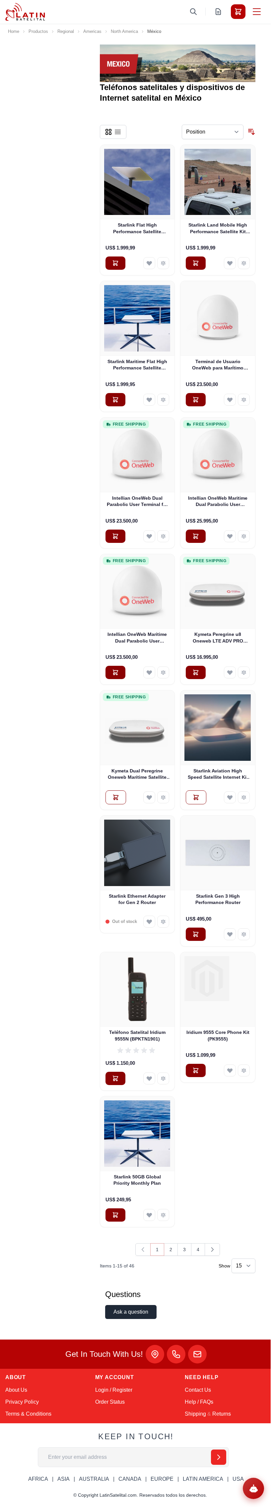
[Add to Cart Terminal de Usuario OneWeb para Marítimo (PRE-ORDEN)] (196, 399)
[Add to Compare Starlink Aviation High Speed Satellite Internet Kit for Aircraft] (244, 797)
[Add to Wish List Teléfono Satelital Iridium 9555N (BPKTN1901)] (149, 1078)
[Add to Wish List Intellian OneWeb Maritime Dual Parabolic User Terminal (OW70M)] (149, 672)
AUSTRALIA (94, 1479)
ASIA (63, 1479)
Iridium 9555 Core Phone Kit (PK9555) (217, 1035)
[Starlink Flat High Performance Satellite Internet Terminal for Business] (137, 182)
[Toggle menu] (256, 12)
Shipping (195, 1414)
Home (13, 31)
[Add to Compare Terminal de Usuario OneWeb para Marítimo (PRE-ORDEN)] (244, 400)
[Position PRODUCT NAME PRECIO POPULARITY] (212, 132)
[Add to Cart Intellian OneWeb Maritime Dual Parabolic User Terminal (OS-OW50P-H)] (196, 536)
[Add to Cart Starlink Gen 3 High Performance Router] (196, 934)
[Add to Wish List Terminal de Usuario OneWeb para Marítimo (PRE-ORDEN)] (230, 400)
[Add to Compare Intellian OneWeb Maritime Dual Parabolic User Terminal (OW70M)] (163, 672)
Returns (221, 1414)
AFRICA (38, 1479)
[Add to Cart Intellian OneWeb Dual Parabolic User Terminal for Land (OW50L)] (115, 536)
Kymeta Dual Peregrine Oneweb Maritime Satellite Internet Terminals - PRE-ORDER (137, 774)
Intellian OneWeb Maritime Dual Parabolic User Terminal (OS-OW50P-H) (217, 501)
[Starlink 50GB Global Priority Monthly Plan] (137, 1133)
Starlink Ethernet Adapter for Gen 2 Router (137, 899)
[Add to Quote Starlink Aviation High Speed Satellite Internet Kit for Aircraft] (196, 797)
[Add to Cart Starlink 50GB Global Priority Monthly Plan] (115, 1215)
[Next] (212, 1249)
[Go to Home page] (25, 12)
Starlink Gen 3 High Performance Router (217, 899)
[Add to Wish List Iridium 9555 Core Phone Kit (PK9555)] (230, 1070)
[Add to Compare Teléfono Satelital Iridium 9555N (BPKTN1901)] (163, 1078)
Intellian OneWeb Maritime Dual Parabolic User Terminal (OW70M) (137, 638)
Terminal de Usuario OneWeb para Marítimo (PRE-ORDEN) (217, 365)
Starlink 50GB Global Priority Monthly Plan (137, 1180)
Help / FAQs (199, 1402)
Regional (65, 31)
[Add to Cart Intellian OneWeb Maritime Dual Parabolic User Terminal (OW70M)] (115, 672)
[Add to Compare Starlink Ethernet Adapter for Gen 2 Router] (163, 922)
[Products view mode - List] (118, 132)
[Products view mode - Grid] (108, 132)
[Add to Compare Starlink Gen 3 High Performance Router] (244, 934)
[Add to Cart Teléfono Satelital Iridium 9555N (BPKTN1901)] (115, 1078)
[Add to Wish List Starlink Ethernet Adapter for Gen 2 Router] (149, 922)
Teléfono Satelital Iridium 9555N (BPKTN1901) (137, 1035)
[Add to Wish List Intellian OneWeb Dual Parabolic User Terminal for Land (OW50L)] (149, 536)
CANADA (129, 1479)
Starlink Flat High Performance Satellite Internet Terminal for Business (137, 228)
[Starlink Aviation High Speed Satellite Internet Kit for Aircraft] (217, 727)
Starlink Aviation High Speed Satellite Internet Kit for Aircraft (218, 774)
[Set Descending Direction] (251, 132)
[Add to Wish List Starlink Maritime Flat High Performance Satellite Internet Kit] (149, 400)
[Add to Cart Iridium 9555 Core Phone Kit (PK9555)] (196, 1070)
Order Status (110, 1402)
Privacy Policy (22, 1402)
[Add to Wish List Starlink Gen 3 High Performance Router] (230, 934)
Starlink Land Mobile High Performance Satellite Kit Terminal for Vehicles (217, 228)
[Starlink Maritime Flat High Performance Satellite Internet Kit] (137, 318)
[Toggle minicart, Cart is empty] (238, 11)
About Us (16, 1390)
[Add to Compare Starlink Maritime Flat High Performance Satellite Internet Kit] (163, 400)
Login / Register (113, 1390)
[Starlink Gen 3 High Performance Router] (217, 853)
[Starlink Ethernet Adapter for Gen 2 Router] (137, 853)
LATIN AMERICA (203, 1479)
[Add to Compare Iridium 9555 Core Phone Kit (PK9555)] (244, 1070)
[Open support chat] (253, 1488)
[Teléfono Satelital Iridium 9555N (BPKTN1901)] (137, 989)
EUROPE (162, 1479)
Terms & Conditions (28, 1414)
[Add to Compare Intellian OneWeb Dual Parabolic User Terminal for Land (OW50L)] (163, 536)
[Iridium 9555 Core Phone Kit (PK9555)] (217, 989)
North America (124, 31)
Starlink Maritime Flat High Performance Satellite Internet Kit (137, 365)
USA (238, 1479)
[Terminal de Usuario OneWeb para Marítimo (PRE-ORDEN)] (217, 318)
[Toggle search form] (193, 11)
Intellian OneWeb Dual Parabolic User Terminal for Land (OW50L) (137, 501)
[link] (143, 1249)
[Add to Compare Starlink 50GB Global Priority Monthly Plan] (163, 1215)
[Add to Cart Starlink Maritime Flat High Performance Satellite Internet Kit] (115, 399)
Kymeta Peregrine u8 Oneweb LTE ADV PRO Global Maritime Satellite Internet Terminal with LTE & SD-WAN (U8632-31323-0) (218, 638)
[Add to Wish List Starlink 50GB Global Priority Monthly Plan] (149, 1215)
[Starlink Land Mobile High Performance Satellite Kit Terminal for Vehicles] (217, 182)
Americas (92, 31)
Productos (38, 31)
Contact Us (198, 1390)
